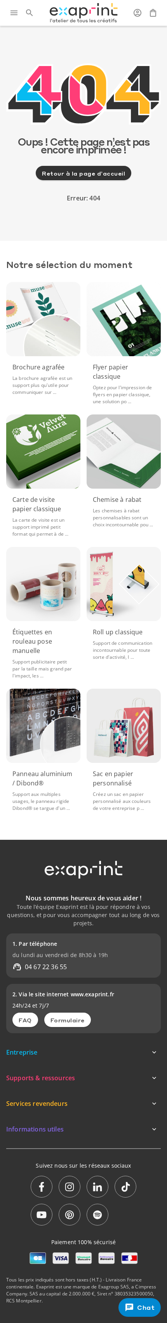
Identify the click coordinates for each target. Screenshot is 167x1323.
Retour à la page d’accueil (83, 173)
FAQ (25, 1020)
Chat (146, 1307)
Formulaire (67, 1020)
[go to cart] (153, 13)
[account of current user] (137, 13)
